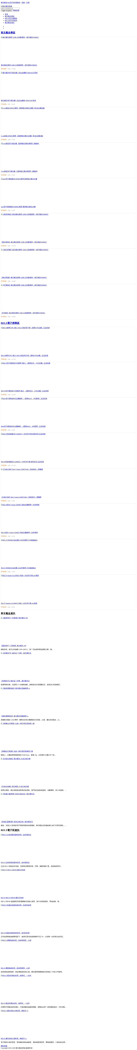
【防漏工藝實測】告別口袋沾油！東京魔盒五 (17, 822)
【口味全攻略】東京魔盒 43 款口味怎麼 (15, 786)
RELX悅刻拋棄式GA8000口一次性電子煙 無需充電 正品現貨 (22, 462)
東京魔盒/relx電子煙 (8, 2)
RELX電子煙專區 (11, 18)
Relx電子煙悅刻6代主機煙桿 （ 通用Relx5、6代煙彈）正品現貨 (23, 426)
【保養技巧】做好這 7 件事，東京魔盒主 (15, 681)
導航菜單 (16, 10)
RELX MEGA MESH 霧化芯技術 (12, 898)
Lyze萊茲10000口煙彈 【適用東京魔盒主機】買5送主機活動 (22, 136)
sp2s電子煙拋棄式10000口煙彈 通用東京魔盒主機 (18, 207)
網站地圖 (4, 1046)
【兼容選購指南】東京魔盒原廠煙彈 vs (14, 716)
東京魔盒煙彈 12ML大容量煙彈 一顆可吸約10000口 (19, 65)
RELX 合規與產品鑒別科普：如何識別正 (15, 862)
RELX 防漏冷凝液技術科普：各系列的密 (15, 933)
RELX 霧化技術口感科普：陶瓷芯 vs (14, 1038)
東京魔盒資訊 (9, 22)
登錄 (23, 2)
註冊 (27, 2)
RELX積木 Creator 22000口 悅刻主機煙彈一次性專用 (19, 532)
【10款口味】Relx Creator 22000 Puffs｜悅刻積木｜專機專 (21, 497)
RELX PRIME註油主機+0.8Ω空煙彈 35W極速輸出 (18, 568)
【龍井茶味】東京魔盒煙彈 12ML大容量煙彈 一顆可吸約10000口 (24, 242)
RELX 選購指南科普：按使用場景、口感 (15, 968)
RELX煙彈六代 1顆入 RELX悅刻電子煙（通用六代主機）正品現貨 (24, 355)
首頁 (6, 14)
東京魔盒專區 (9, 16)
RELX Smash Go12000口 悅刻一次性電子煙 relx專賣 (19, 603)
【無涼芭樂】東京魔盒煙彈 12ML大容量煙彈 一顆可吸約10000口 (24, 277)
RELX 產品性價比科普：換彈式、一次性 (15, 1003)
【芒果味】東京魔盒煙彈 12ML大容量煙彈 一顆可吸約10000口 (23, 313)
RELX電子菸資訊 (11, 20)
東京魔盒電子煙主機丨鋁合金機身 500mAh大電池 (18, 100)
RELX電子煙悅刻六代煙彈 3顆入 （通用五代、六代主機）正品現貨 (25, 391)
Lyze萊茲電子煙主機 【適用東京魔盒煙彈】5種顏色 (19, 171)
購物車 (17, 2)
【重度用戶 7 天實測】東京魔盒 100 (13, 646)
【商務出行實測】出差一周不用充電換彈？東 (17, 751)
